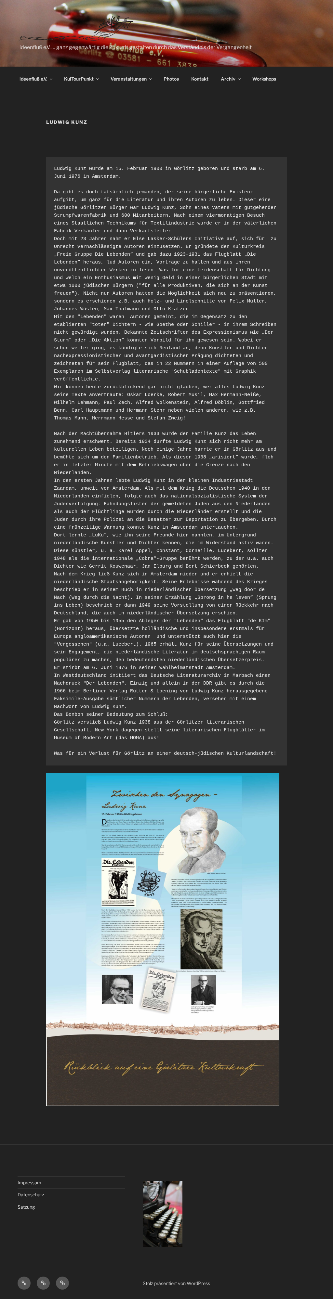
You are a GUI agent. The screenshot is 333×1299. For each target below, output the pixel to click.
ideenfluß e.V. (33, 79)
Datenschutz (31, 1194)
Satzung (26, 1207)
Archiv (228, 79)
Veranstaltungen (129, 79)
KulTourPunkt (79, 79)
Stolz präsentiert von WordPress (176, 1283)
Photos (171, 79)
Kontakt (199, 79)
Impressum (29, 1182)
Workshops (264, 79)
